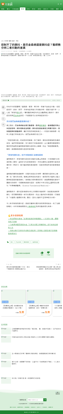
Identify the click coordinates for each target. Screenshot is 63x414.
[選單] (61, 4)
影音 (33, 9)
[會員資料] (58, 4)
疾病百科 (33, 407)
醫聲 (57, 9)
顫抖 (18, 112)
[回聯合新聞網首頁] (3, 4)
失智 (52, 9)
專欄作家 (50, 407)
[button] (60, 9)
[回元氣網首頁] (8, 4)
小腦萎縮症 (31, 206)
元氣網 (6, 41)
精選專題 (27, 407)
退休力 (45, 9)
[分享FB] (3, 107)
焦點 (2, 9)
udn (2, 41)
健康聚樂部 (20, 407)
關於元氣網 (13, 407)
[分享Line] (3, 113)
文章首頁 (44, 407)
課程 (39, 9)
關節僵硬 (42, 125)
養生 (8, 9)
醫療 (22, 9)
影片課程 (5, 302)
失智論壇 (15, 9)
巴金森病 (16, 115)
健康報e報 (23, 400)
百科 (28, 9)
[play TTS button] (8, 100)
